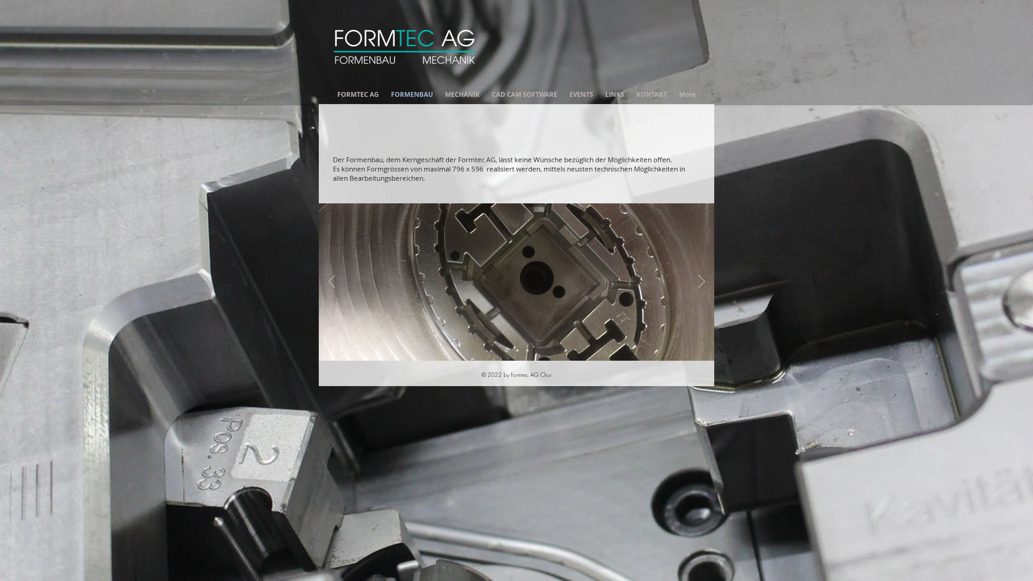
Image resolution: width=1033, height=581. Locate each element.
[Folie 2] (517, 350)
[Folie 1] (506, 350)
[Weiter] (701, 282)
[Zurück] (331, 282)
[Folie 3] (527, 350)
